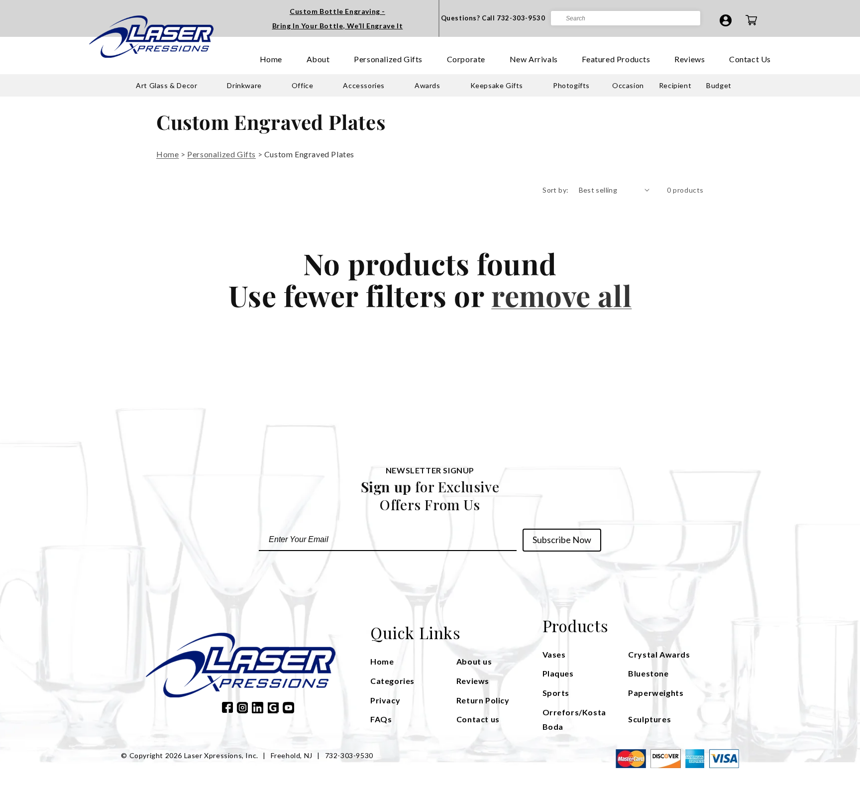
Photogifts (571, 85)
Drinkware (244, 85)
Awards (427, 85)
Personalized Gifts (388, 59)
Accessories (364, 85)
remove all (561, 295)
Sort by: (555, 190)
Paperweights (655, 692)
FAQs (381, 719)
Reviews (689, 59)
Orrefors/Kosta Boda (574, 719)
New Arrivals (534, 59)
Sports (556, 692)
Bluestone (648, 673)
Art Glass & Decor (166, 85)
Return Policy (483, 700)
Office (303, 85)
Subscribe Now (562, 539)
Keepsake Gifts (496, 85)
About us (474, 661)
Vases (554, 654)
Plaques (558, 673)
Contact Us (750, 59)
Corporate (466, 59)
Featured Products (616, 59)
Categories (392, 680)
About (318, 59)
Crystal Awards (659, 654)
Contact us (478, 719)
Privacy (385, 700)
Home (271, 59)
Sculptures (649, 719)
